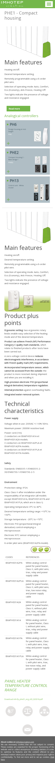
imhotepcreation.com (25, 742)
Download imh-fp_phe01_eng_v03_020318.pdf (23, 699)
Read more (14, 108)
